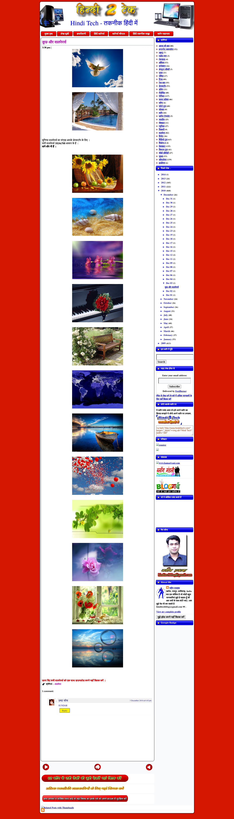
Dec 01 (169, 295)
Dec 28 (169, 210)
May (166, 323)
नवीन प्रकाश (174, 588)
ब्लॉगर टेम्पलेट (164, 116)
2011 (163, 186)
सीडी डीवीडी (164, 152)
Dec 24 (169, 226)
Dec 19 (169, 234)
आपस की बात (164, 45)
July (166, 315)
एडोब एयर (163, 55)
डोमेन (161, 89)
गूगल (161, 72)
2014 (163, 174)
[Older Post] (149, 767)
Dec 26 (169, 218)
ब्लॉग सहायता (164, 33)
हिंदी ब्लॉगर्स (99, 33)
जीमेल (161, 76)
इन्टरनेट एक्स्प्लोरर (166, 49)
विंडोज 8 (162, 142)
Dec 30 (169, 202)
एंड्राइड (162, 59)
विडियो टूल (163, 139)
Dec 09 (169, 263)
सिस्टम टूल (163, 149)
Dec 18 (169, 238)
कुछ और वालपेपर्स (54, 42)
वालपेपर (58, 684)
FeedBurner (181, 391)
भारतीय (162, 119)
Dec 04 (169, 279)
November (169, 299)
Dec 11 (169, 259)
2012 (163, 182)
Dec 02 (169, 291)
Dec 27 (169, 214)
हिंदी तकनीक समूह (141, 33)
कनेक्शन (162, 66)
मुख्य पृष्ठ (49, 33)
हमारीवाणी (81, 33)
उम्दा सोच (63, 700)
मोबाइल (162, 122)
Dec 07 (169, 271)
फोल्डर (161, 109)
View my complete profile (168, 611)
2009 (163, 343)
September (169, 307)
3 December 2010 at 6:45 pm (140, 700)
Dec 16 (169, 247)
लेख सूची (65, 33)
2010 (163, 190)
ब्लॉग (161, 112)
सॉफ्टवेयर (163, 159)
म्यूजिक (161, 126)
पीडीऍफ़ (162, 92)
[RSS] (43, 810)
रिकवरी (161, 129)
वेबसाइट (162, 146)
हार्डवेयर (162, 162)
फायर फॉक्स (163, 99)
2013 (163, 178)
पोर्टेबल (161, 96)
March (167, 331)
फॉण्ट (161, 102)
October (168, 303)
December (169, 194)
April (166, 327)
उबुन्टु (161, 52)
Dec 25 (169, 222)
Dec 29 (169, 206)
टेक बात (162, 82)
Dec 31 (169, 198)
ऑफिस (161, 62)
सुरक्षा (161, 156)
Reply (64, 710)
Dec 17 (169, 243)
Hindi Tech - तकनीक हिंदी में (104, 22)
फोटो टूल (162, 106)
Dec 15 (169, 251)
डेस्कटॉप (162, 86)
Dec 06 (169, 275)
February (168, 335)
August (167, 311)
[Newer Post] (46, 767)
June (166, 319)
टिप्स (161, 79)
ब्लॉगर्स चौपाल (118, 33)
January (168, 339)
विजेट (161, 136)
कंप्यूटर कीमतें (164, 69)
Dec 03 (169, 283)
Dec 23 (169, 230)
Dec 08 (169, 267)
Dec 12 (169, 254)
